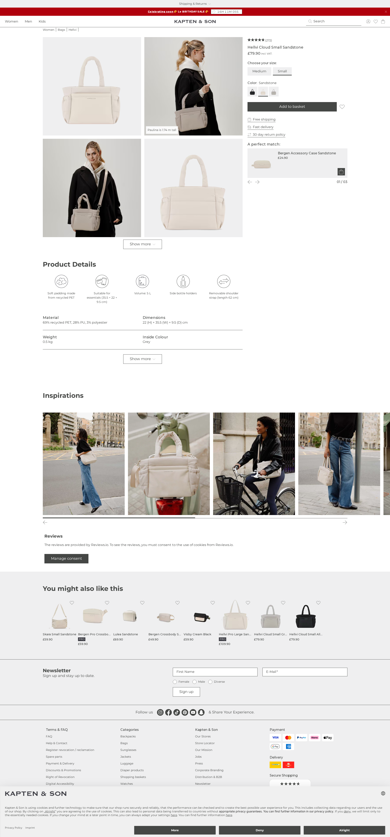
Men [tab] (28, 21)
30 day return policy (269, 134)
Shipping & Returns (193, 4)
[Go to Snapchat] (201, 712)
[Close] (386, 12)
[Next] (257, 182)
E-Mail (271, 672)
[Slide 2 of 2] (271, 517)
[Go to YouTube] (193, 712)
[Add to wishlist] (342, 106)
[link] (59, 620)
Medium (259, 71)
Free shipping (264, 119)
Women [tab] (11, 21)
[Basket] (383, 21)
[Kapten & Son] (195, 21)
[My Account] (368, 21)
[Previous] (250, 182)
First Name (185, 672)
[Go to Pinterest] (185, 712)
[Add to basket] (341, 171)
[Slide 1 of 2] (119, 517)
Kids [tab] (42, 21)
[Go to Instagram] (160, 712)
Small (282, 71)
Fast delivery (263, 127)
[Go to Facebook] (168, 712)
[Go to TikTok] (176, 712)
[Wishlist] (375, 21)
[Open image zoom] (92, 86)
